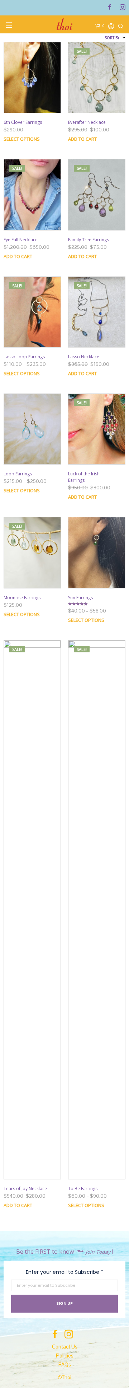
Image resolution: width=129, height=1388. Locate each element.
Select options (22, 139)
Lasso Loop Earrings (24, 357)
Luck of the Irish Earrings (84, 477)
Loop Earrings (18, 474)
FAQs (64, 1364)
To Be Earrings (82, 1189)
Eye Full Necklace (21, 240)
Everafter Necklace (87, 122)
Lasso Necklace (83, 357)
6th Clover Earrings (23, 122)
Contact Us (64, 1346)
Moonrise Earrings (22, 598)
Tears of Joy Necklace (25, 1189)
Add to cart (18, 256)
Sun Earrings (80, 598)
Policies (64, 1355)
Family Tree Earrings (88, 240)
